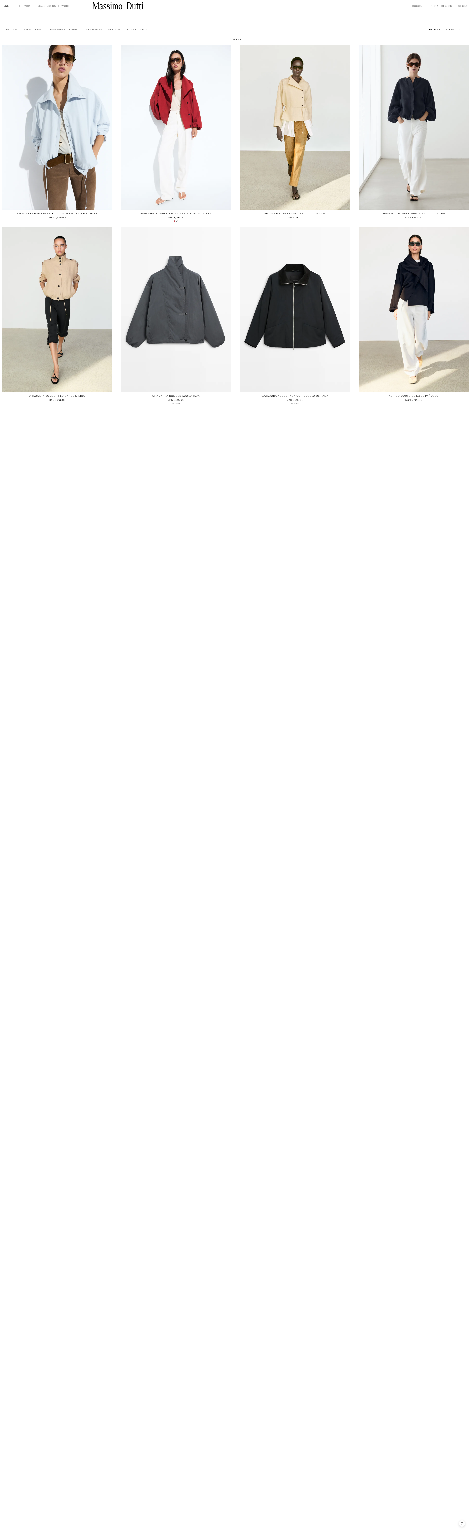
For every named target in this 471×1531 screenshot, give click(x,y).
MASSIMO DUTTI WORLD (55, 6)
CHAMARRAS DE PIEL (63, 29)
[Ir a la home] (118, 6)
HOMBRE (25, 6)
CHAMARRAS (33, 29)
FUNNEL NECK (137, 29)
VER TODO (11, 29)
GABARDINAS (93, 29)
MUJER (8, 6)
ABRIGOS (114, 29)
